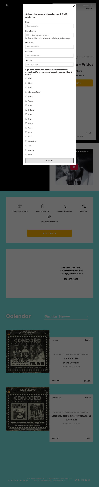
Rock (30, 88)
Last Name (29, 51)
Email (27, 22)
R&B (30, 132)
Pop (29, 119)
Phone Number (30, 31)
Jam (29, 146)
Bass (30, 114)
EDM (30, 105)
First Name (29, 42)
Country (31, 150)
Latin (30, 155)
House (30, 96)
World (30, 128)
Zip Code (28, 60)
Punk (30, 79)
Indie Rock (32, 141)
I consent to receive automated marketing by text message (49, 38)
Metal (30, 83)
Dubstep (31, 110)
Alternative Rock (34, 92)
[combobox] (28, 35)
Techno (30, 101)
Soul (30, 137)
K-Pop (30, 123)
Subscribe (49, 160)
